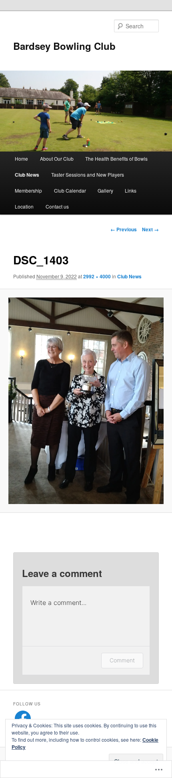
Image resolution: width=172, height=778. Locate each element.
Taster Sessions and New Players (87, 174)
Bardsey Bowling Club (64, 46)
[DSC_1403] (85, 400)
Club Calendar (70, 190)
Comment (122, 660)
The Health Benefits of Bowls (116, 158)
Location (24, 206)
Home (21, 158)
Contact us (57, 206)
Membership (28, 190)
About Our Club (57, 158)
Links (130, 190)
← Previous (123, 229)
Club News (27, 174)
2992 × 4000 (97, 276)
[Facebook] (22, 718)
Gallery (105, 190)
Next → (150, 229)
